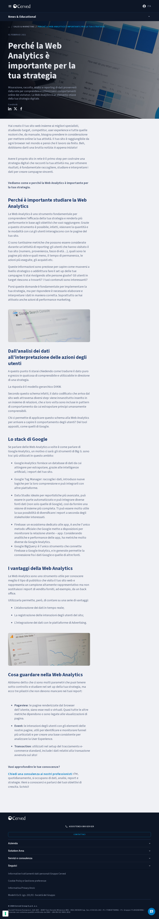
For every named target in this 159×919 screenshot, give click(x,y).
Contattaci (79, 834)
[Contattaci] (151, 911)
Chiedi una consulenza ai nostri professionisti (40, 774)
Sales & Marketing (24, 26)
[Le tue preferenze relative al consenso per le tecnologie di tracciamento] (5, 914)
